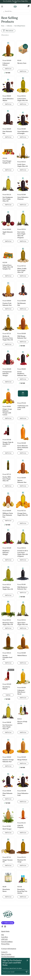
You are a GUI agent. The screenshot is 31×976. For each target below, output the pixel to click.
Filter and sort (9, 30)
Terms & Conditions (7, 941)
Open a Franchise (6, 954)
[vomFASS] (15, 6)
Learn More (4, 937)
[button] (28, 6)
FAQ (2, 934)
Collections (9, 25)
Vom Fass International (7, 956)
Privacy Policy (5, 944)
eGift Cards (4, 939)
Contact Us (4, 952)
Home (2, 25)
